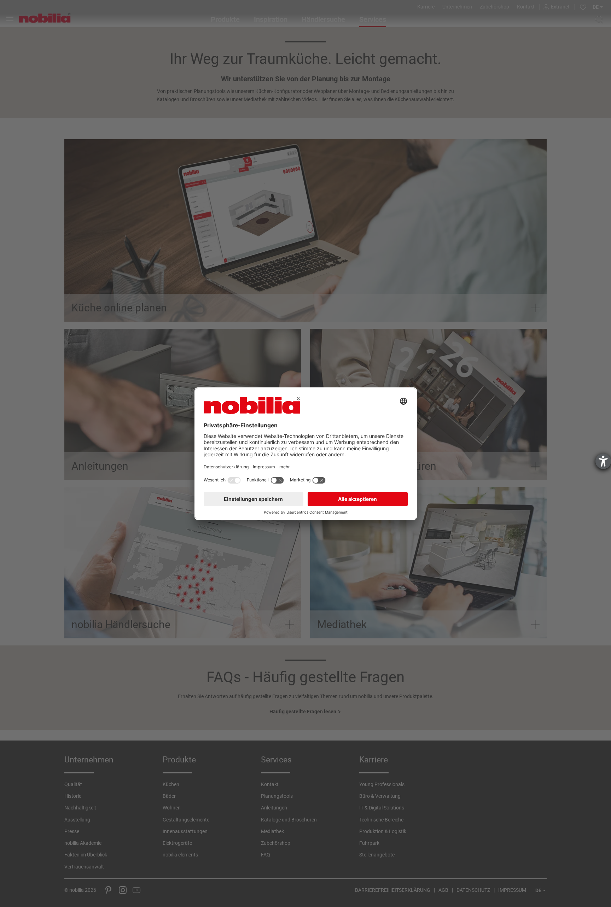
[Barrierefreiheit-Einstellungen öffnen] (603, 461)
